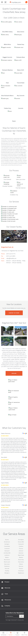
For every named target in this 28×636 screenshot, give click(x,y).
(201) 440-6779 (10, 254)
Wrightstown (21, 573)
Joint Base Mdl (7, 553)
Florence (21, 548)
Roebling (7, 570)
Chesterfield (7, 546)
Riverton (21, 568)
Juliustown (21, 553)
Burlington (7, 544)
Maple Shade (21, 555)
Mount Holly (21, 559)
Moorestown (7, 559)
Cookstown (7, 548)
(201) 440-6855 (10, 256)
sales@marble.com (11, 258)
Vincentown (21, 570)
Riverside (7, 568)
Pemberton (7, 566)
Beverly (7, 539)
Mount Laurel (7, 562)
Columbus (21, 546)
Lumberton (6, 555)
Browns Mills (21, 542)
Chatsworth (21, 544)
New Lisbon (7, 564)
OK (21, 616)
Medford (21, 557)
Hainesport (7, 551)
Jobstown (21, 551)
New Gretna (21, 562)
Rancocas (21, 566)
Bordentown (7, 542)
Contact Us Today (14, 313)
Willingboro (7, 573)
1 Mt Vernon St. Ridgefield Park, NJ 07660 (12, 251)
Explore (14, 373)
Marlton (7, 557)
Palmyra (21, 564)
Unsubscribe (20, 620)
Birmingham (21, 539)
